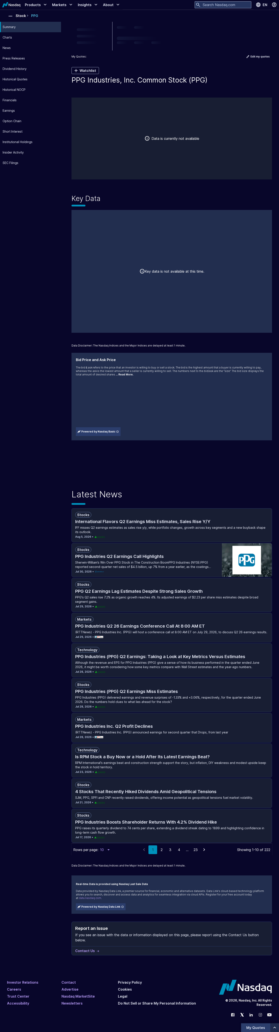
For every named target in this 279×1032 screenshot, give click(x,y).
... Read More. (124, 374)
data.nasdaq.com (90, 898)
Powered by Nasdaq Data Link (100, 906)
